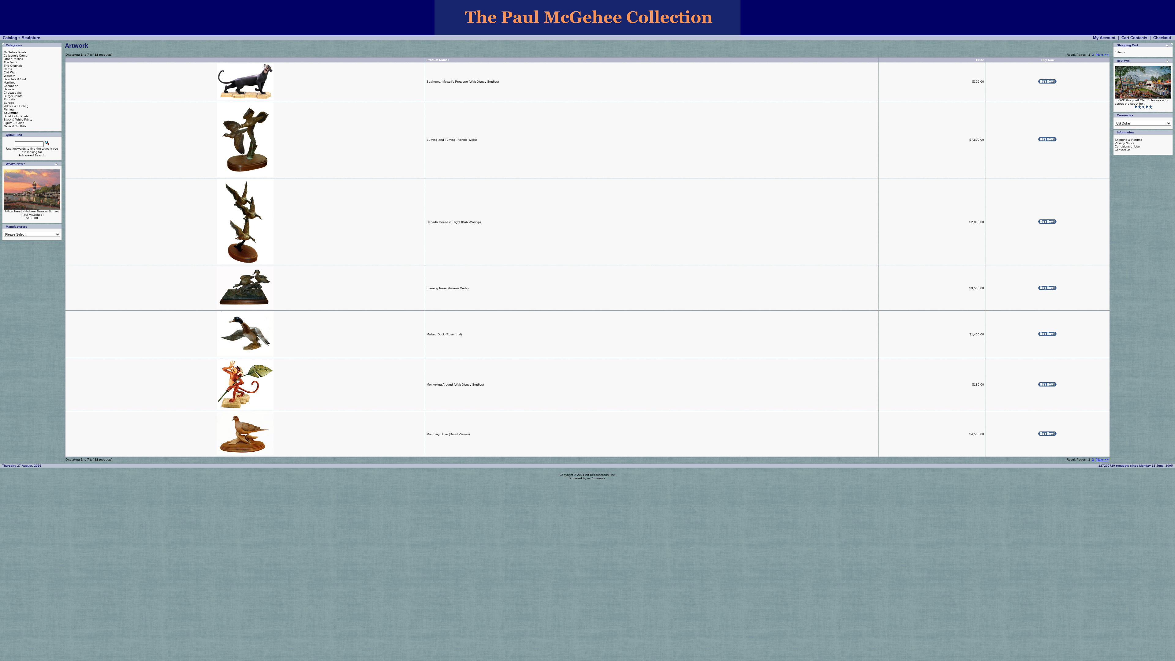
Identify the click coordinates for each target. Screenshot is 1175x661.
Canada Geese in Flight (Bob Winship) (454, 222)
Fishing (9, 109)
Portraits (9, 99)
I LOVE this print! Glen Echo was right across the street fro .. (1141, 102)
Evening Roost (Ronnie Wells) (447, 288)
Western (9, 75)
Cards (8, 69)
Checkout (1162, 37)
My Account (1104, 37)
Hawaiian (10, 89)
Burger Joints (13, 96)
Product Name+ (438, 60)
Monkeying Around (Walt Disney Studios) (455, 384)
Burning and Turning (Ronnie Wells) (452, 139)
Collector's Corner (16, 55)
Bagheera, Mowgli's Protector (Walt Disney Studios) (463, 81)
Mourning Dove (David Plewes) (448, 434)
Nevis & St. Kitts (15, 126)
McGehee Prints (15, 52)
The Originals (13, 65)
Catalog (10, 37)
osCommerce (596, 478)
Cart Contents (1134, 37)
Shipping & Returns (1128, 139)
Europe (9, 102)
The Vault (10, 62)
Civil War (10, 72)
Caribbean (11, 86)
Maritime (9, 82)
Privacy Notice (1125, 143)
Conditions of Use (1127, 146)
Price (980, 60)
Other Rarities (13, 59)
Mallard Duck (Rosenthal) (444, 334)
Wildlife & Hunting (16, 106)
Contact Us (1122, 149)
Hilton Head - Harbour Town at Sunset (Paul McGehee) (32, 213)
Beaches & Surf (15, 79)
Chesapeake (13, 92)
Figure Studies (14, 123)
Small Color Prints (16, 116)
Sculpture (31, 37)
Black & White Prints (18, 119)
